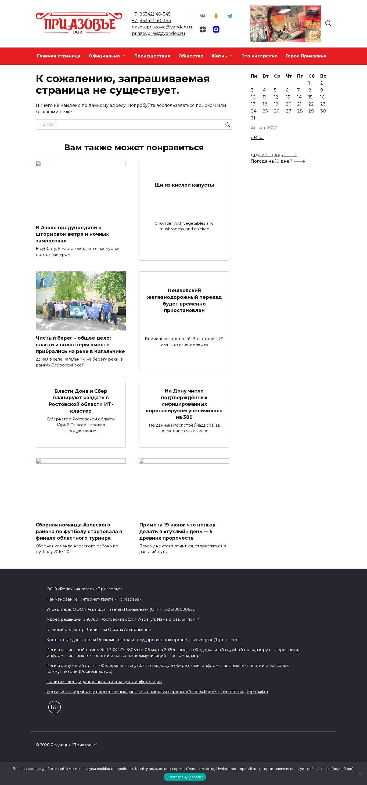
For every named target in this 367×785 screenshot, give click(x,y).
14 (299, 97)
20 (289, 104)
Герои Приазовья (306, 56)
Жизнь (219, 56)
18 (265, 104)
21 (299, 104)
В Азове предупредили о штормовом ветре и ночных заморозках (72, 233)
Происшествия (152, 56)
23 (323, 104)
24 (253, 111)
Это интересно (260, 56)
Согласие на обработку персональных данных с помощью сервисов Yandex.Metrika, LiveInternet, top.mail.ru (157, 691)
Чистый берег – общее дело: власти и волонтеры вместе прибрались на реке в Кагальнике (80, 344)
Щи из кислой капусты (184, 185)
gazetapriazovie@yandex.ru (162, 27)
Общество (190, 56)
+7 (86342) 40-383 (151, 20)
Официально (104, 56)
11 (264, 97)
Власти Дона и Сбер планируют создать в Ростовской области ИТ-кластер (80, 400)
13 (288, 97)
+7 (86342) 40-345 (151, 14)
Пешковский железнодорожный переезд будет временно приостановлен (184, 300)
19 (276, 104)
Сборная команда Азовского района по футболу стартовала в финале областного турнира (79, 531)
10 (253, 97)
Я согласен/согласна (184, 777)
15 (310, 97)
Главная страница (59, 56)
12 (276, 97)
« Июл (257, 137)
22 (311, 104)
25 (265, 111)
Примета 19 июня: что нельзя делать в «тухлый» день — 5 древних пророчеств (177, 531)
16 (322, 97)
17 (253, 104)
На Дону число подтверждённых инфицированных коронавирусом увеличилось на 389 (184, 404)
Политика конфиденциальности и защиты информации (104, 681)
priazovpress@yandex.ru (158, 33)
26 (276, 111)
